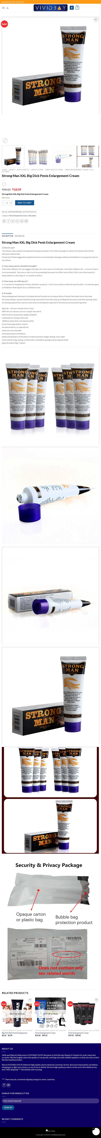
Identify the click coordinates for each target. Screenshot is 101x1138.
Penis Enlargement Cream (45, 1033)
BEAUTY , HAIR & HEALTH (19, 170)
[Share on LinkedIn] (26, 221)
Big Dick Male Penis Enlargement (14, 1033)
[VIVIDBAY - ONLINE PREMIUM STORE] (50, 7)
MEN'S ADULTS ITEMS (54, 170)
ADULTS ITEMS (37, 170)
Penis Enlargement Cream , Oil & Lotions (22, 216)
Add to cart (25, 202)
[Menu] (3, 8)
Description (7, 236)
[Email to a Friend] (17, 221)
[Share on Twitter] (13, 221)
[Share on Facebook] (9, 221)
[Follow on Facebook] (4, 1085)
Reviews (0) (19, 236)
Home (4, 170)
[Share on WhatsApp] (4, 221)
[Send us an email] (9, 1085)
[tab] (7, 235)
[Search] (7, 8)
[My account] (72, 8)
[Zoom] (5, 140)
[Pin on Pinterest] (22, 221)
